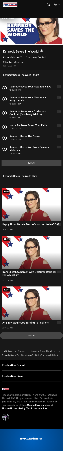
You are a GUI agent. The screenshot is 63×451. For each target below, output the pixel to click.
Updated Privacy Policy (13, 408)
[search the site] (48, 4)
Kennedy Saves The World (21, 51)
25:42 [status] (7, 239)
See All (31, 163)
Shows (21, 351)
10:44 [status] (7, 289)
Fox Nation (7, 351)
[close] (59, 284)
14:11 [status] (6, 191)
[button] (48, 4)
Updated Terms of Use (38, 405)
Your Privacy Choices (36, 408)
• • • (59, 86)
